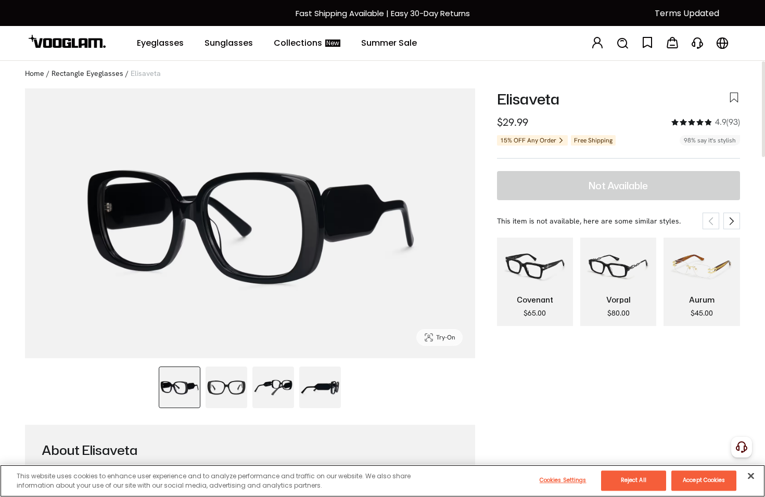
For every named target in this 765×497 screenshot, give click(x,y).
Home (34, 73)
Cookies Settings (563, 480)
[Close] (751, 475)
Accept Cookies (704, 480)
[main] (382, 481)
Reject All (633, 480)
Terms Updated (687, 13)
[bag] (672, 43)
